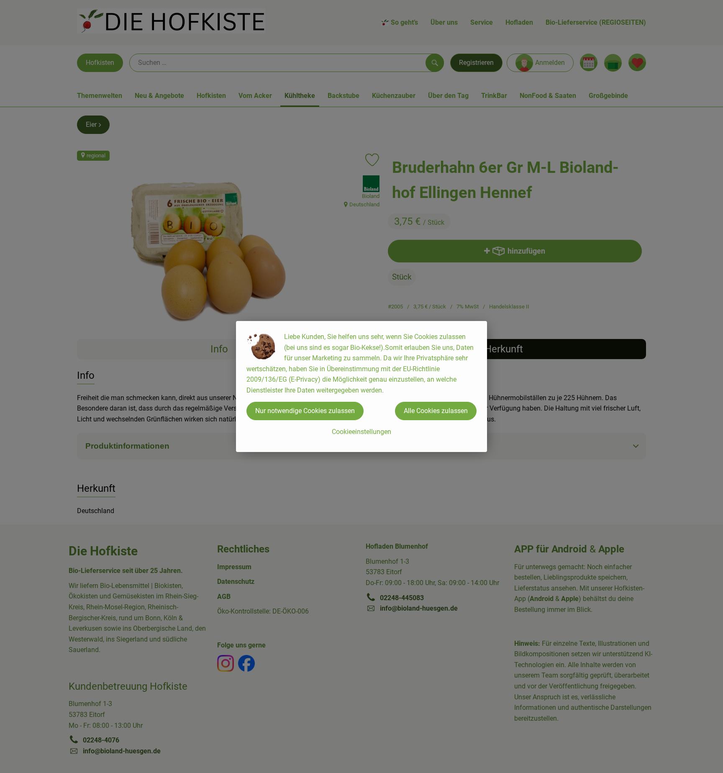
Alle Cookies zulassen (436, 411)
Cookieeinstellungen (361, 432)
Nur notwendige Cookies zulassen (305, 411)
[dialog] (361, 386)
